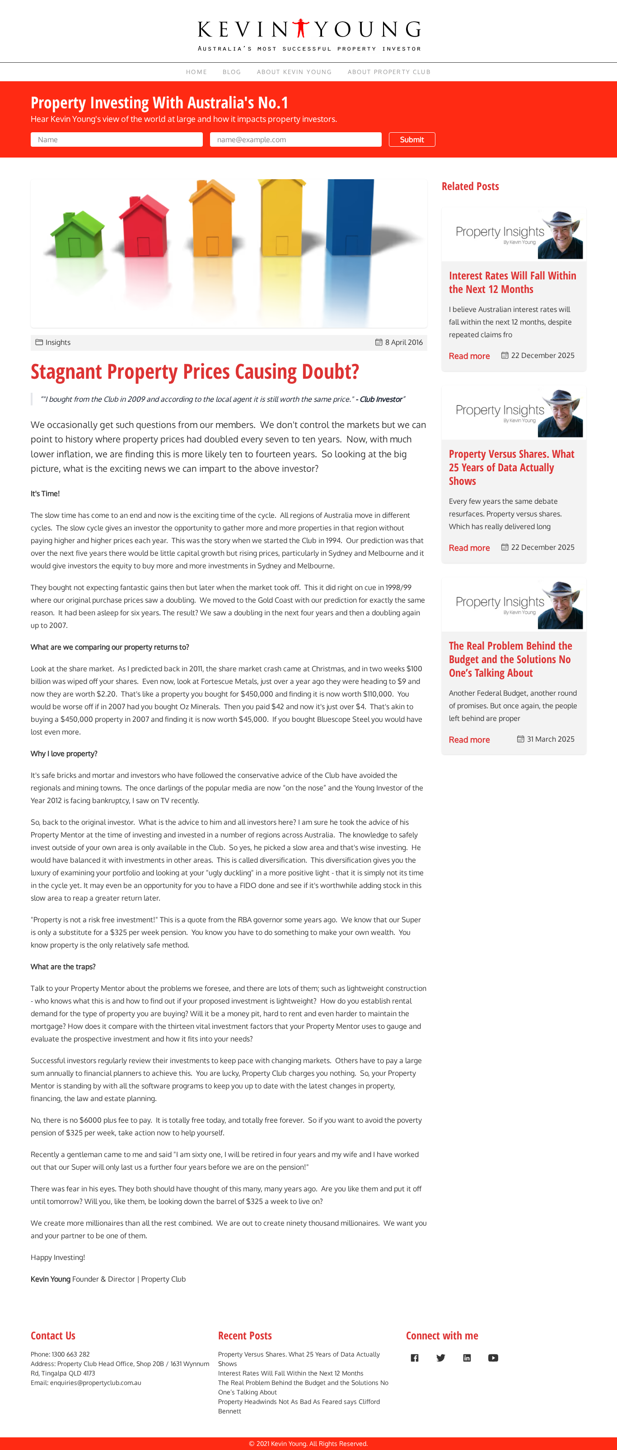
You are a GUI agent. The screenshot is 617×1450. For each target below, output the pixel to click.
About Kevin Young (294, 71)
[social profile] (414, 1357)
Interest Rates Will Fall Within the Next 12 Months (291, 1373)
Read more (469, 356)
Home (196, 71)
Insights (58, 342)
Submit (412, 139)
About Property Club (389, 71)
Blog (232, 71)
